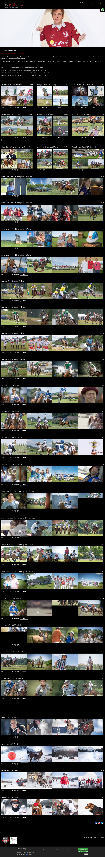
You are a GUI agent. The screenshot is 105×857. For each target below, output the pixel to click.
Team (53, 3)
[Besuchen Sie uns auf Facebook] (96, 824)
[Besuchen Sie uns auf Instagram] (99, 824)
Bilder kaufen (80, 3)
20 (89, 107)
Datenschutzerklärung (94, 837)
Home (42, 3)
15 (89, 170)
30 (18, 196)
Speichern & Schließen (83, 851)
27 (18, 737)
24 (18, 352)
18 (89, 137)
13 (18, 618)
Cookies (102, 837)
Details (86, 854)
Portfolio (48, 3)
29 (18, 790)
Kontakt (96, 3)
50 (18, 248)
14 (18, 484)
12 (18, 591)
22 (18, 300)
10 (18, 107)
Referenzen (59, 3)
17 (18, 698)
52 (18, 274)
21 (18, 378)
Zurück (31, 84)
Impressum (86, 837)
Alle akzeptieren (83, 849)
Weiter (24, 107)
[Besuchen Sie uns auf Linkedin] (101, 824)
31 (18, 222)
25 (18, 170)
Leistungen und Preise (69, 3)
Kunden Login (89, 3)
